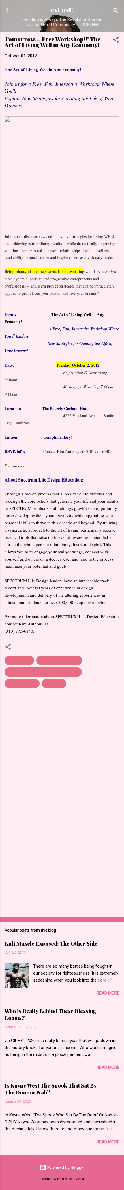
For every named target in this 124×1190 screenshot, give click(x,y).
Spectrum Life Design (59, 660)
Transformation (22, 683)
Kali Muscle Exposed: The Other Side (51, 943)
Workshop (54, 683)
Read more (108, 993)
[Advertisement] (62, 867)
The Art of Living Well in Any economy (43, 672)
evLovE (62, 9)
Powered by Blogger (65, 1167)
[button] (115, 40)
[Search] (115, 12)
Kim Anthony (19, 660)
